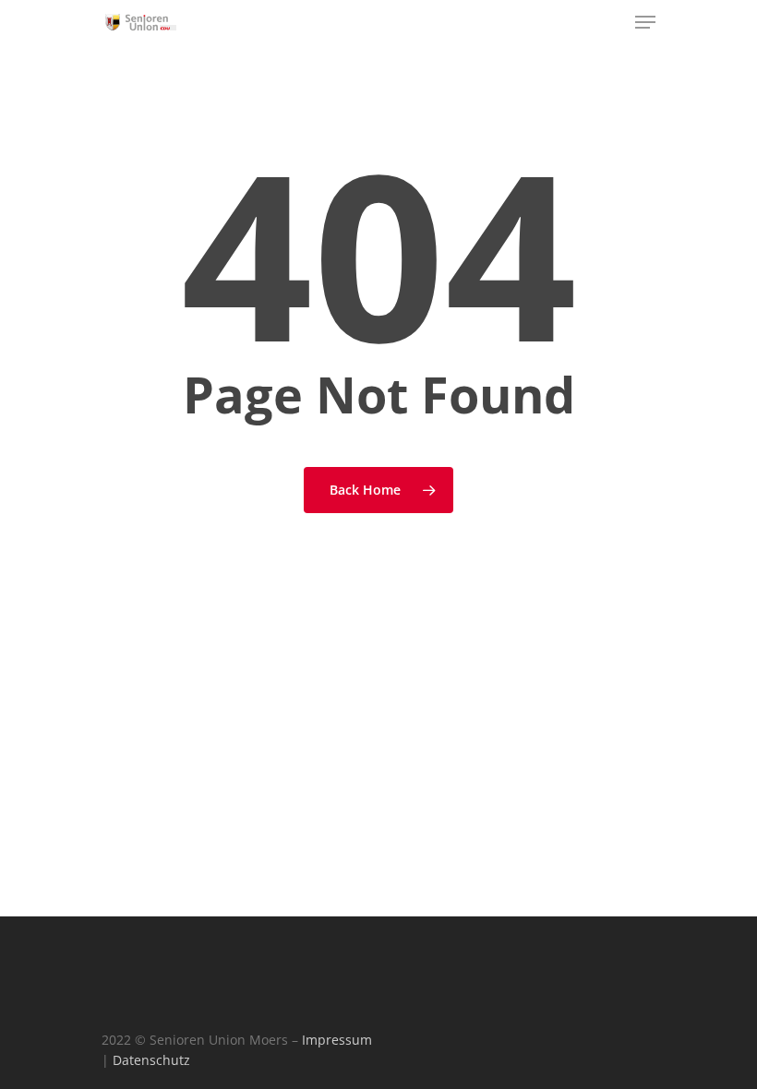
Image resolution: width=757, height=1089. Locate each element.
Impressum (337, 1039)
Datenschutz (151, 1060)
